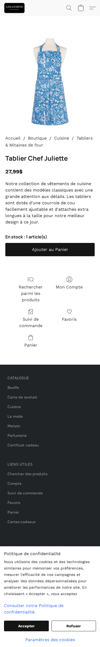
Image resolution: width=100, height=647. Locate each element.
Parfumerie (17, 435)
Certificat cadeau (23, 445)
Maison (13, 426)
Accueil (13, 138)
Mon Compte (69, 287)
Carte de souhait (22, 397)
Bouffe (13, 387)
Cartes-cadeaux (21, 521)
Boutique (37, 138)
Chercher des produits (27, 473)
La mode (15, 416)
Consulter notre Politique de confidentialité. (33, 609)
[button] (15, 8)
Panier (30, 345)
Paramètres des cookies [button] (50, 639)
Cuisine (61, 138)
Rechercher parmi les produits (31, 293)
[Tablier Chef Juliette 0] (50, 82)
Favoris (69, 319)
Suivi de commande (30, 322)
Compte (14, 483)
